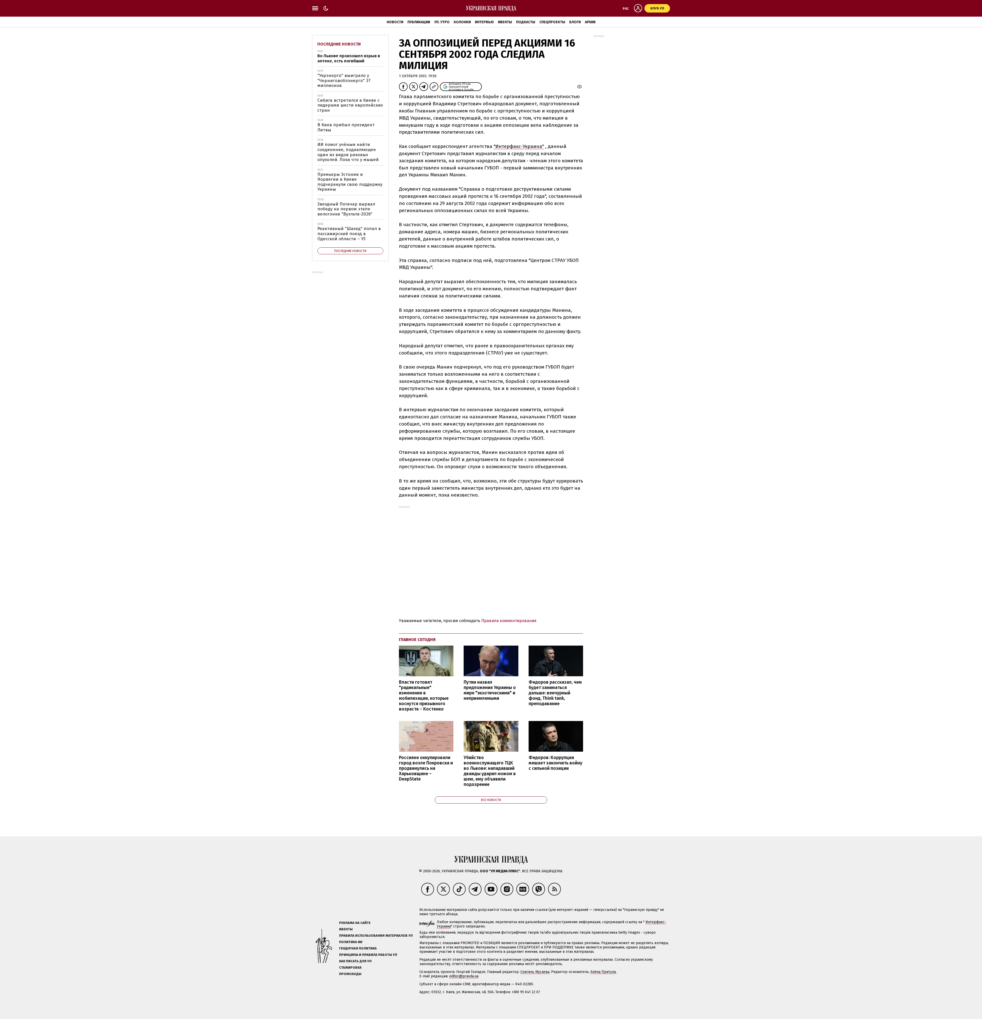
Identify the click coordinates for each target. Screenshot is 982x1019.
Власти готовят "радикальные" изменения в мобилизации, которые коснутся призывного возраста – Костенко (424, 696)
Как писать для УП (355, 961)
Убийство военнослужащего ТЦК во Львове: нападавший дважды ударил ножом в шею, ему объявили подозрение (490, 771)
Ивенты (505, 22)
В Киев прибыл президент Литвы (346, 127)
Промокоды (350, 974)
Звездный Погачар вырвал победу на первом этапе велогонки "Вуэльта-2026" (346, 209)
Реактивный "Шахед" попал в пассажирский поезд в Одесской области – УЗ (349, 233)
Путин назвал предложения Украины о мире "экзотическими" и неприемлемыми (490, 690)
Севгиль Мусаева (534, 972)
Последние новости (339, 44)
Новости (395, 22)
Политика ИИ (350, 942)
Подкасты (525, 22)
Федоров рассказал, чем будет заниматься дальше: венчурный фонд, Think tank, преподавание (555, 693)
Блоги (575, 22)
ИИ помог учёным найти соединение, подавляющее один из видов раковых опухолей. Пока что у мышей (348, 152)
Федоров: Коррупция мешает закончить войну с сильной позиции (555, 763)
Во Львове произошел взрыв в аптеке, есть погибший (348, 58)
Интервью (484, 22)
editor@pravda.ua (463, 976)
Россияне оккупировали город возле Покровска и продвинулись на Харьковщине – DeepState (426, 768)
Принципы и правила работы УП (368, 955)
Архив (590, 22)
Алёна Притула (603, 972)
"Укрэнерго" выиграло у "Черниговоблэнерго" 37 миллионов (344, 80)
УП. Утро (442, 22)
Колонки (462, 22)
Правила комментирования (509, 620)
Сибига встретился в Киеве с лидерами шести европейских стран (350, 105)
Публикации (418, 22)
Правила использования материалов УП (376, 935)
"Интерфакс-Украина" (519, 146)
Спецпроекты (552, 22)
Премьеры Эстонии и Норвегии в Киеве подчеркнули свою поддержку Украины (349, 182)
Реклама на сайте (355, 923)
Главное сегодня (417, 639)
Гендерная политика (358, 948)
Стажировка (350, 967)
